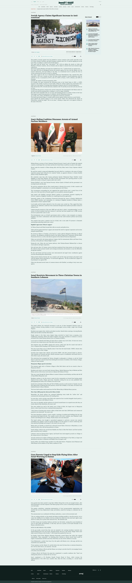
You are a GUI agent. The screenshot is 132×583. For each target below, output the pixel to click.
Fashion (82, 6)
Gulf (39, 6)
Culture (69, 6)
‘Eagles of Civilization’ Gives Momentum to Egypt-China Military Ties (94, 30)
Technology (92, 6)
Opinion (51, 6)
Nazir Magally (37, 52)
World (48, 6)
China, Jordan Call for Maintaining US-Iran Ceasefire (92, 44)
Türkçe (38, 1)
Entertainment (77, 6)
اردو (40, 1)
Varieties (60, 6)
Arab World (43, 6)
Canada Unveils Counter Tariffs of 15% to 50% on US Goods (47, 8)
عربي (32, 1)
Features (86, 6)
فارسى (43, 1)
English (35, 1)
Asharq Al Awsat (38, 155)
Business (64, 6)
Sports (72, 6)
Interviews (56, 6)
